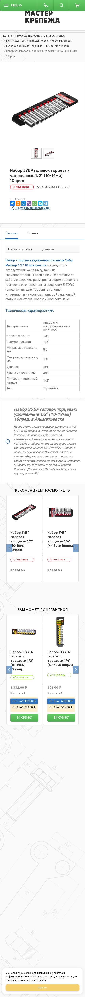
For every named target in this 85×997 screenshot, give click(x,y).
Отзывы (32, 233)
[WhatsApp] (34, 203)
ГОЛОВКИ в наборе (57, 45)
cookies (28, 973)
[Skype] (40, 203)
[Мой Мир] (23, 203)
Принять (42, 987)
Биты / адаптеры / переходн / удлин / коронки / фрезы (39, 40)
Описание (11, 233)
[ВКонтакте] (12, 203)
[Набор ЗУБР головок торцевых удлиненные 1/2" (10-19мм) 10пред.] (42, 108)
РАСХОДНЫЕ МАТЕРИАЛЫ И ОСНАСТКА (41, 35)
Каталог (8, 35)
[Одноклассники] (18, 203)
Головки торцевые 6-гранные (24, 45)
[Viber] (29, 203)
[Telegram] (45, 203)
